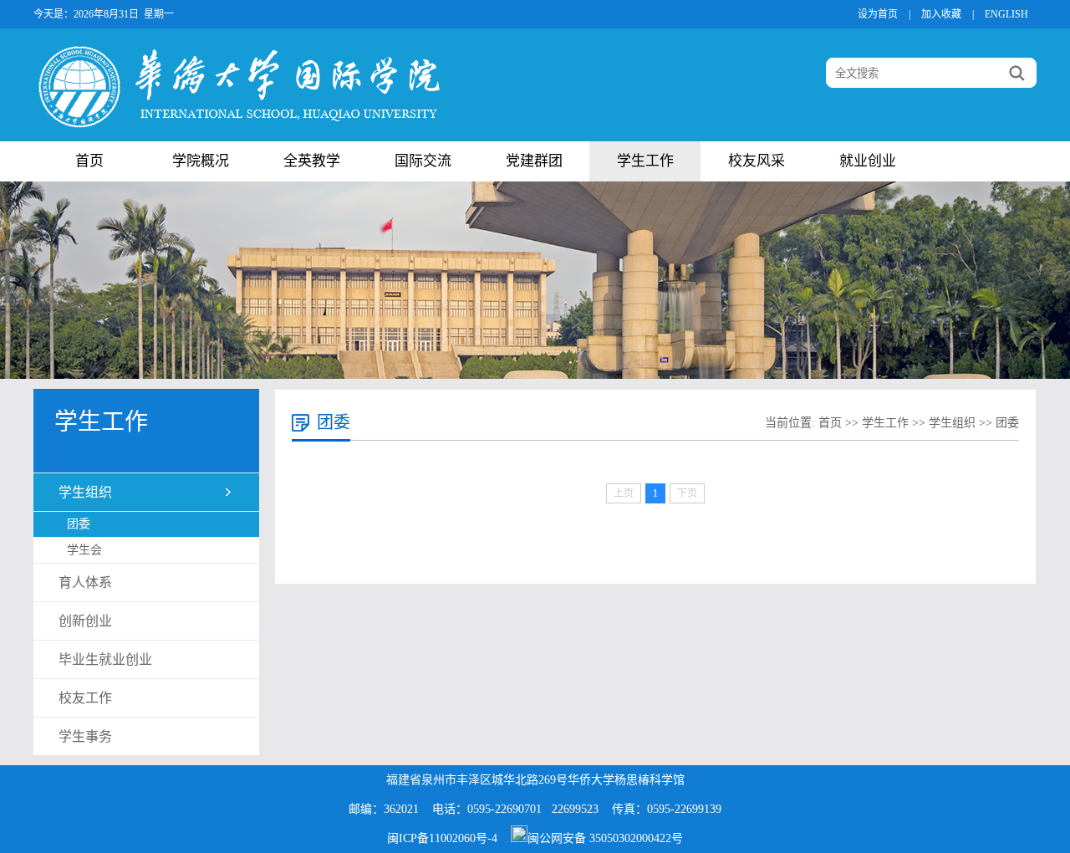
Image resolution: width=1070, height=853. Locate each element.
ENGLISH (1006, 14)
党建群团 (534, 161)
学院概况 (200, 161)
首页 (89, 161)
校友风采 (756, 161)
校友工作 (85, 698)
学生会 (84, 550)
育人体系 (85, 582)
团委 (78, 524)
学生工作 (645, 161)
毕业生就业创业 (105, 659)
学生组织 (85, 492)
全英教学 (311, 161)
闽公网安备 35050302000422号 (605, 838)
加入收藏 (941, 14)
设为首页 (878, 14)
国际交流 (423, 161)
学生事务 (85, 736)
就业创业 (867, 161)
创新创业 (85, 621)
